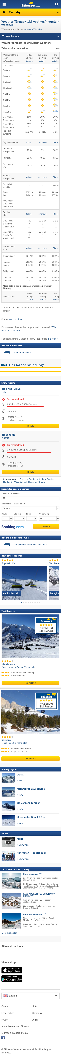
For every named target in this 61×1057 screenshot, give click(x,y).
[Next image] (57, 582)
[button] (13, 527)
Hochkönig (8, 434)
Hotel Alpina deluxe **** (34, 914)
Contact (5, 1006)
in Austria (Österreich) (25, 667)
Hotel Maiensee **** (32, 874)
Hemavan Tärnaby (36, 482)
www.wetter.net (16, 319)
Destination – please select (13, 504)
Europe (23, 479)
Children (17, 514)
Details (30, 426)
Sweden (32, 479)
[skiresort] (30, 4)
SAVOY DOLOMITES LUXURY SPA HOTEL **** (39, 895)
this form (52, 339)
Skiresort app (9, 962)
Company (37, 1013)
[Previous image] (4, 582)
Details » (29, 61)
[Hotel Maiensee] (7, 881)
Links (35, 1006)
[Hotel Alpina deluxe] (7, 921)
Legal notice (7, 1013)
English (13, 995)
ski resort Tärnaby (33, 29)
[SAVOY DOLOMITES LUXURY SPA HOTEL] (7, 901)
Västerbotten (20, 482)
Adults (4, 514)
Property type (44, 514)
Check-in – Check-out (11, 494)
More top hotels (9, 933)
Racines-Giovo (11, 389)
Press (4, 1019)
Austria (5, 438)
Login (35, 1019)
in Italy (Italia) (21, 743)
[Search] (56, 4)
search (46, 526)
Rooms (29, 514)
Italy (4, 392)
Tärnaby (14, 12)
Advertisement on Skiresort (15, 1026)
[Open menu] (4, 4)
